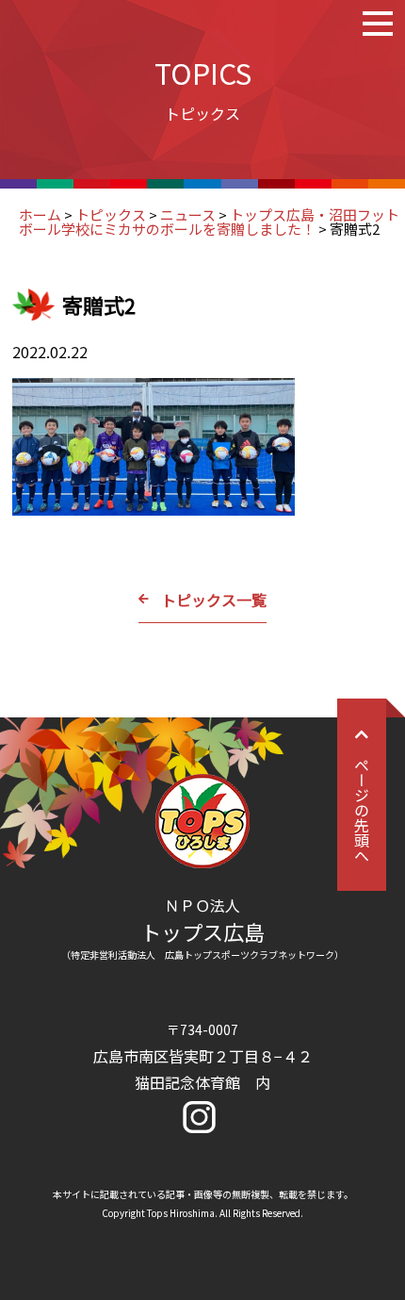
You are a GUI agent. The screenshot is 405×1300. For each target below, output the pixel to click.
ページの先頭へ (361, 810)
